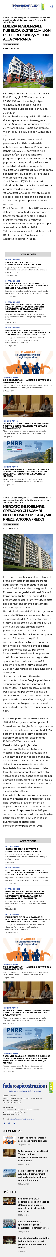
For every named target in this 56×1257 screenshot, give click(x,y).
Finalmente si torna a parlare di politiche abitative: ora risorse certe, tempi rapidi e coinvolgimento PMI (27, 332)
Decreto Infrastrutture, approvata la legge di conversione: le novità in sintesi (33, 1224)
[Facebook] (4, 1123)
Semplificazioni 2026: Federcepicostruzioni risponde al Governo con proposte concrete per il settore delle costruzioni (33, 1205)
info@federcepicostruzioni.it (22, 1119)
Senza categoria (19, 18)
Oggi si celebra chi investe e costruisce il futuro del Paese (23, 263)
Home (6, 18)
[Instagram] (9, 1123)
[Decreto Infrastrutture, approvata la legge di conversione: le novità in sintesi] (9, 1223)
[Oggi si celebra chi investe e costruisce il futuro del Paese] (28, 362)
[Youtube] (13, 1123)
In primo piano (12, 260)
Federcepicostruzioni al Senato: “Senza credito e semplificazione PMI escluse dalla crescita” (26, 285)
